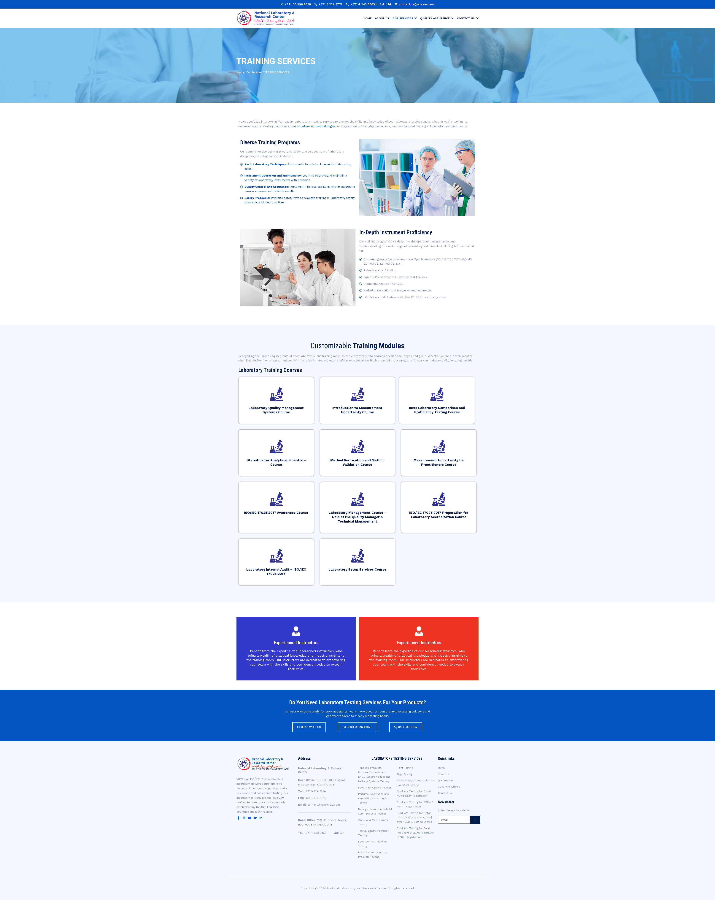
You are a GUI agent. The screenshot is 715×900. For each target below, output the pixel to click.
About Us (443, 773)
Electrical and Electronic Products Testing (373, 854)
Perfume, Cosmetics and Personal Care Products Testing (373, 798)
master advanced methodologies (313, 126)
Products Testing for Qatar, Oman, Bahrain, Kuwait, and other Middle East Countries (414, 817)
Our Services (445, 780)
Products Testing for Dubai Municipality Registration (414, 793)
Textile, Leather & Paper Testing (373, 833)
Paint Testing (405, 767)
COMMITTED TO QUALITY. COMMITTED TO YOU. (270, 769)
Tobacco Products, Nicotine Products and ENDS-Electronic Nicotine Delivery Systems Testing (374, 774)
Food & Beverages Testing (374, 787)
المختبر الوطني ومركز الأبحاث (266, 766)
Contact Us (445, 792)
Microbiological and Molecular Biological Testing (416, 782)
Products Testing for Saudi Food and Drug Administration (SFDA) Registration (415, 833)
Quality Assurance (449, 786)
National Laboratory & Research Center (267, 761)
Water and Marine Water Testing (373, 822)
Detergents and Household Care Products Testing (375, 811)
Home (441, 767)
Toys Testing (404, 774)
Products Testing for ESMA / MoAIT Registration (415, 804)
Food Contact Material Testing (372, 843)
